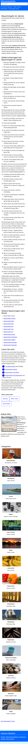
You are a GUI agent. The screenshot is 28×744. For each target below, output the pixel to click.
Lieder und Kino (11, 479)
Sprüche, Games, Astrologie (11, 515)
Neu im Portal (10, 739)
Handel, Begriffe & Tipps (11, 694)
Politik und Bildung (10, 712)
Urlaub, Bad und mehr (11, 497)
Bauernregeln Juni (9, 329)
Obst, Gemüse (10, 569)
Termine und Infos (10, 587)
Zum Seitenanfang (6, 721)
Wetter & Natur (10, 551)
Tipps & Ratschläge (10, 659)
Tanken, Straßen (11, 533)
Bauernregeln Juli (8, 331)
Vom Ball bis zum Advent (11, 461)
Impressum (22, 737)
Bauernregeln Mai (8, 326)
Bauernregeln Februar (9, 318)
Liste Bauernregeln (10, 366)
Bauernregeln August (9, 334)
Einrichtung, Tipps (10, 623)
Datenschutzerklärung (12, 737)
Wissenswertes (8, 1)
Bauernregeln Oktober (9, 339)
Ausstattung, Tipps (10, 605)
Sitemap (3, 739)
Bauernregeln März (9, 321)
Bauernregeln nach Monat (12, 372)
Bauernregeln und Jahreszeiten (13, 375)
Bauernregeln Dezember (10, 345)
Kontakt (3, 737)
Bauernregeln (4, 8)
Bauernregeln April (9, 323)
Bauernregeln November (10, 342)
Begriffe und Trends (11, 641)
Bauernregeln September (10, 337)
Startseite (9, 7)
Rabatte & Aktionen (11, 676)
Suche (13, 721)
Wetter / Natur (17, 7)
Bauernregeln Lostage (11, 369)
